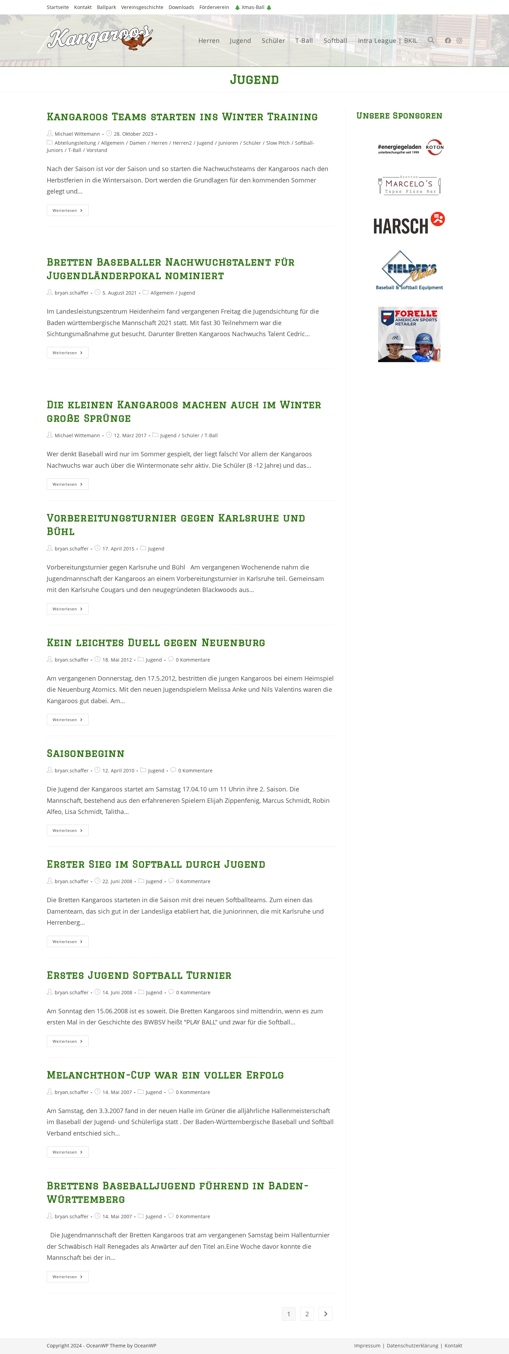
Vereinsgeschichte (142, 7)
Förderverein (214, 7)
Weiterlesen (71, 211)
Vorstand (97, 150)
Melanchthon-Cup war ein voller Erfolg (165, 1074)
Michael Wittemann (77, 134)
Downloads (181, 7)
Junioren (228, 143)
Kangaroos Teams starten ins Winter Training (182, 116)
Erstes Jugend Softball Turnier (139, 974)
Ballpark (106, 7)
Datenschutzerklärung (412, 1345)
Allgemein (112, 143)
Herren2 (182, 143)
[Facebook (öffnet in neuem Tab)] (448, 40)
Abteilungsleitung (75, 143)
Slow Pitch (278, 143)
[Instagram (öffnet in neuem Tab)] (459, 40)
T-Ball (74, 150)
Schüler (252, 143)
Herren (159, 143)
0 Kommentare (193, 659)
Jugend (205, 143)
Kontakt (83, 7)
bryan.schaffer (72, 292)
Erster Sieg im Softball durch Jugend (156, 863)
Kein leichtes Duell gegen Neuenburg (156, 642)
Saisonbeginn (86, 753)
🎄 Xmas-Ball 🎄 (253, 7)
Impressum (367, 1345)
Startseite (58, 7)
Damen (138, 143)
